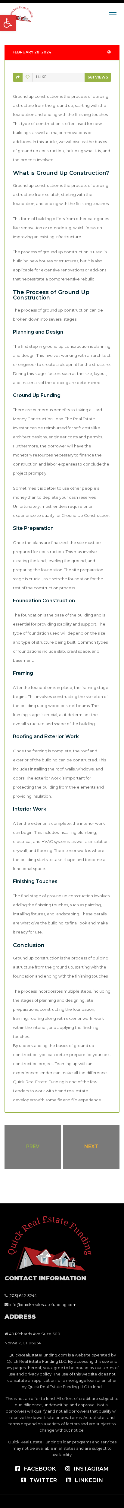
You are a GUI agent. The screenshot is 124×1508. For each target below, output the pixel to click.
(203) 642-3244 (22, 1295)
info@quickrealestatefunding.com (42, 1304)
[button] (8, 23)
